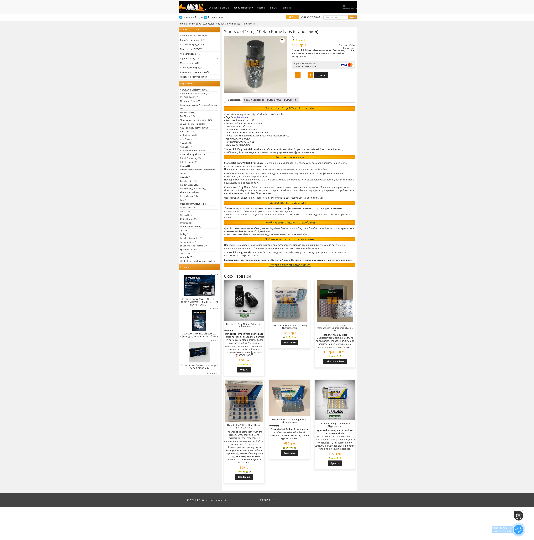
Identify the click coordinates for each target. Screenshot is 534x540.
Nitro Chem (185, 211)
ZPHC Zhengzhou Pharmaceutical (196, 261)
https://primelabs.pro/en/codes (267, 114)
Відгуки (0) (290, 99)
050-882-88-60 (267, 500)
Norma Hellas (186, 215)
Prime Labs (195, 23)
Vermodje (184, 257)
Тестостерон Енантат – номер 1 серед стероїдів (199, 366)
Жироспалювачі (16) (190, 53)
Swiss (182, 253)
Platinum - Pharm (188, 101)
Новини (261, 7)
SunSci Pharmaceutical (191, 123)
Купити (321, 75)
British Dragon (187, 162)
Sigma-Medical (187, 241)
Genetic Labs (186, 180)
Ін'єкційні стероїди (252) (192, 44)
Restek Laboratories (189, 238)
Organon (184, 222)
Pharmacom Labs (188, 226)
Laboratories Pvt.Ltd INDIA (193, 93)
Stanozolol (230, 149)
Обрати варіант (335, 361)
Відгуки (273, 7)
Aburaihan (185, 131)
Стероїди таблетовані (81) (193, 40)
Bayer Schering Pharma (191, 154)
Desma (183, 165)
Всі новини (212, 373)
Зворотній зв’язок (243, 7)
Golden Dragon (187, 184)
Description (234, 99)
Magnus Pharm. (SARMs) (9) (193, 35)
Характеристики (254, 99)
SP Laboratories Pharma (191, 245)
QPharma (184, 230)
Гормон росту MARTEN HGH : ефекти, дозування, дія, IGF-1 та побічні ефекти (199, 301)
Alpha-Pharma (187, 135)
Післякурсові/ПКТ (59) (191, 49)
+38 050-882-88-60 (310, 17)
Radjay (183, 234)
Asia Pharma (186, 139)
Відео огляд (274, 99)
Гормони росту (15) (189, 58)
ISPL (182, 199)
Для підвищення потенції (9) (194, 72)
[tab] (234, 100)
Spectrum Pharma (188, 249)
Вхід (293, 17)
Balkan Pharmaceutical (191, 150)
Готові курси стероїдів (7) (192, 67)
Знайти (353, 17)
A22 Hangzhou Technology (193, 127)
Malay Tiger (185, 207)
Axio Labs (184, 146)
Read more (290, 342)
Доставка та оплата (219, 7)
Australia (184, 142)
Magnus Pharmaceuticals (192, 203)
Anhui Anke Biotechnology (193, 89)
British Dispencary (189, 158)
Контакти (286, 7)
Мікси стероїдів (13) (190, 63)
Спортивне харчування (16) (194, 76)
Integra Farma (186, 196)
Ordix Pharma (187, 219)
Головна (183, 23)
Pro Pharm (185, 116)
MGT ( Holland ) (187, 97)
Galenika (184, 177)
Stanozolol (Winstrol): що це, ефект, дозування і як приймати (199, 335)
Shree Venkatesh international (194, 120)
